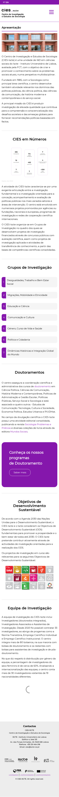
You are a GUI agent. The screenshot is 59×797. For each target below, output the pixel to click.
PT (4, 2)
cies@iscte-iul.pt (32, 747)
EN (7, 2)
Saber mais (20, 472)
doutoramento (42, 386)
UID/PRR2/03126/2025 (43, 775)
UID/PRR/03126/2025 (27, 775)
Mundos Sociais (19, 431)
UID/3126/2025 (13, 775)
